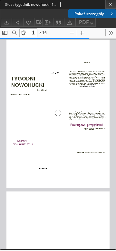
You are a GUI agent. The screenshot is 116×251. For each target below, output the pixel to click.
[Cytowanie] (58, 22)
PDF (84, 22)
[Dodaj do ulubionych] (28, 22)
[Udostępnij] (17, 22)
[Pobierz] (6, 22)
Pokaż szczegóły (89, 13)
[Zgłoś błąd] (69, 22)
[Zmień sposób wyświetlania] (38, 22)
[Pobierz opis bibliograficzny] (47, 22)
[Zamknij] (110, 4)
